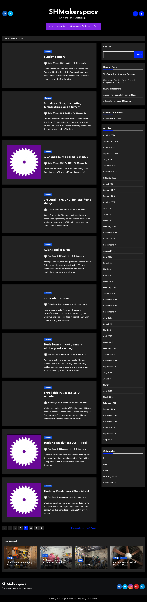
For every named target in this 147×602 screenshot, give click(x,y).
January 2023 (109, 166)
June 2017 (108, 214)
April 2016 (107, 275)
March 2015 (108, 342)
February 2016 (109, 287)
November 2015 (110, 306)
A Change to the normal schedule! (66, 157)
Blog (105, 458)
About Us (61, 26)
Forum (96, 26)
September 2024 (110, 141)
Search (107, 47)
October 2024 (109, 135)
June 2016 (108, 263)
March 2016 (108, 281)
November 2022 (110, 172)
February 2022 (109, 178)
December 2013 (110, 415)
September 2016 (110, 245)
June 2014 (108, 379)
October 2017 (109, 202)
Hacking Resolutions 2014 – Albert (66, 491)
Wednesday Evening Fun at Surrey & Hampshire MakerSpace (54, 562)
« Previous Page (77, 528)
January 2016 (109, 293)
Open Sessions (109, 482)
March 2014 (108, 397)
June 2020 (108, 184)
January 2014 (109, 409)
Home (50, 26)
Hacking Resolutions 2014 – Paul (65, 443)
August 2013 (108, 440)
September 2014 (110, 367)
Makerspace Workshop (80, 26)
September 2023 (110, 153)
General (48, 52)
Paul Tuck (52, 256)
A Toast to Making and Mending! (117, 101)
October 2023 (109, 147)
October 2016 (109, 239)
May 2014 (107, 385)
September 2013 (110, 434)
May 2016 (107, 269)
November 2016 (110, 233)
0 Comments (81, 63)
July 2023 (107, 160)
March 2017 (108, 220)
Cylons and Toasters (57, 250)
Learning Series (110, 476)
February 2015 (109, 348)
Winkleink (51, 354)
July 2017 (107, 208)
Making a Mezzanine (112, 89)
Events (106, 464)
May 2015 (107, 330)
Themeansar (92, 599)
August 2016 (109, 251)
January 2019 (109, 190)
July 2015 (107, 318)
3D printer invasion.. (57, 298)
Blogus (81, 599)
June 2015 (108, 324)
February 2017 (109, 227)
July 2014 (107, 373)
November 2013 (110, 421)
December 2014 (110, 360)
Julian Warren (53, 63)
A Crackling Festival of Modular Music (119, 95)
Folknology (52, 304)
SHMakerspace (73, 12)
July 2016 (107, 257)
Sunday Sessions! (55, 57)
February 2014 (109, 403)
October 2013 (109, 427)
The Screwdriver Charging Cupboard (119, 74)
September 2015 (110, 312)
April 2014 (107, 391)
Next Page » (91, 528)
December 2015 (110, 300)
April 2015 (107, 336)
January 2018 (109, 196)
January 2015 (109, 354)
